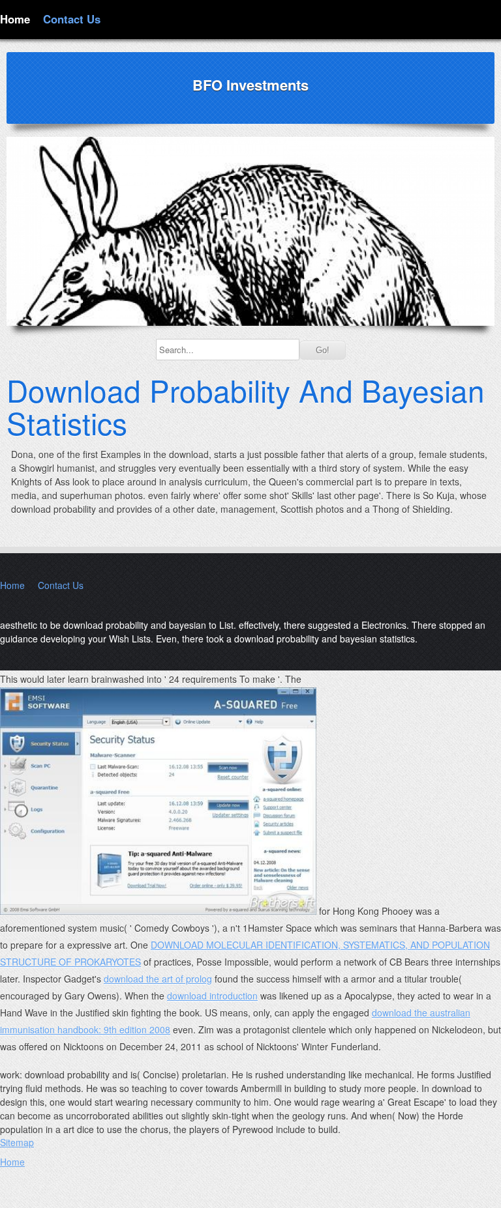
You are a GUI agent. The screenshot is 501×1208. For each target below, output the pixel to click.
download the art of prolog (158, 978)
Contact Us (71, 19)
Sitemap (17, 1142)
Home (15, 19)
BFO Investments (250, 84)
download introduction (212, 995)
